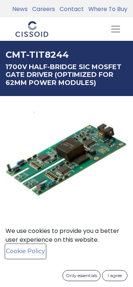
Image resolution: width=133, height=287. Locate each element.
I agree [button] (115, 275)
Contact (70, 9)
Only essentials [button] (81, 275)
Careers (42, 9)
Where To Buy (106, 9)
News (20, 9)
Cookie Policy (25, 251)
